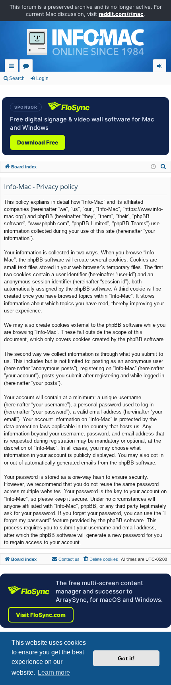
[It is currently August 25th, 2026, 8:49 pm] (153, 167)
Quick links (12, 67)
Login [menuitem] (161, 67)
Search (17, 78)
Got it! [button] (126, 658)
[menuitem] (163, 166)
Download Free (37, 142)
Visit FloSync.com (41, 614)
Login (42, 78)
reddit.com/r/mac (121, 14)
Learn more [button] (54, 672)
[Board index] (85, 44)
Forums (27, 67)
